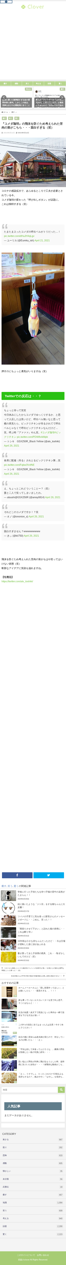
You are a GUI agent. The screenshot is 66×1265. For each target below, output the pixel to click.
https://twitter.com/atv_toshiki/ (17, 581)
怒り (32, 1147)
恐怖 (32, 1155)
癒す (4, 118)
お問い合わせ (43, 1255)
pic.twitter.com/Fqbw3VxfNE (19, 465)
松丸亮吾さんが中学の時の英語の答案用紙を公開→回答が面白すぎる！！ (36, 976)
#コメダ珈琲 (47, 432)
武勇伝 (32, 1187)
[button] (4, 97)
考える (32, 1218)
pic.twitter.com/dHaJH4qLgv (19, 236)
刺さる (32, 1139)
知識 (32, 1203)
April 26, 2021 (11, 445)
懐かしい (32, 1171)
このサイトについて (26, 1255)
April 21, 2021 (42, 240)
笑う (10, 118)
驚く (16, 118)
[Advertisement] (33, 47)
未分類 (32, 1179)
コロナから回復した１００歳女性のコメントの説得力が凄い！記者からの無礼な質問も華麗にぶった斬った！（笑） (33, 969)
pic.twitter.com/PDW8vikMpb (32, 437)
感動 (32, 1163)
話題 (32, 1226)
